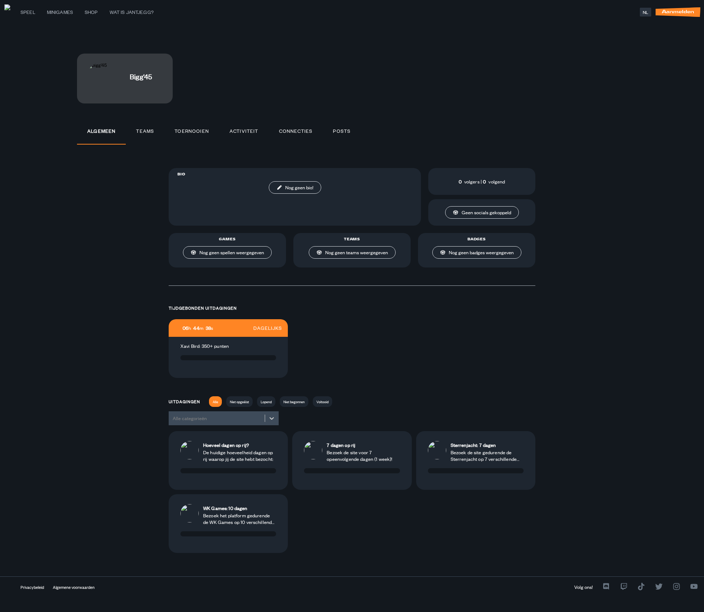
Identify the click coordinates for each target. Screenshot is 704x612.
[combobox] (173, 418)
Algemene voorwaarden (74, 587)
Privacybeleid (32, 587)
